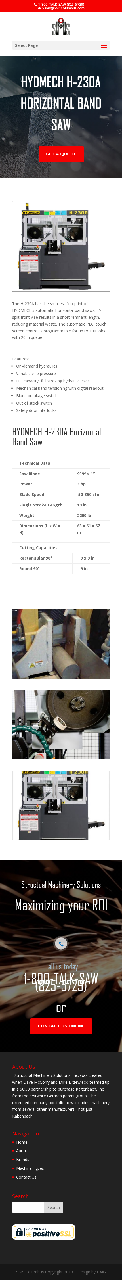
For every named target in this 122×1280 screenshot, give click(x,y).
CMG (101, 1272)
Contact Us (26, 1177)
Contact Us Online (61, 1026)
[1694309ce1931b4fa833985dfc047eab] (61, 677)
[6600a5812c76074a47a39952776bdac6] (61, 838)
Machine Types (30, 1168)
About (21, 1150)
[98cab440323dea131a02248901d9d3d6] (61, 757)
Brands (22, 1159)
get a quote (61, 154)
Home (22, 1142)
